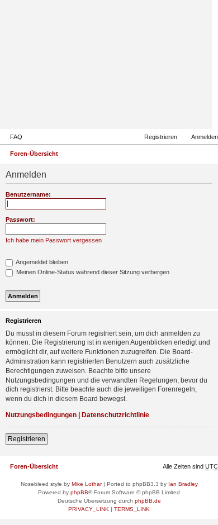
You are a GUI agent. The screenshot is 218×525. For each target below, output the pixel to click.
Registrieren (26, 439)
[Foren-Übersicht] (149, 112)
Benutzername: (28, 194)
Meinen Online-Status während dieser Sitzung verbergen (92, 272)
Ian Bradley (183, 484)
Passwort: (20, 219)
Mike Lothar (87, 484)
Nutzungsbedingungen (41, 415)
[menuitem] (11, 137)
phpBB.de (148, 501)
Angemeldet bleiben (41, 262)
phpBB (79, 492)
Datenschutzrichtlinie (115, 415)
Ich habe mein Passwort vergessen (54, 240)
